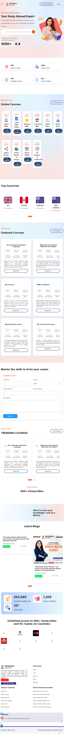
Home (34, 669)
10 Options (17, 131)
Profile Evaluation (46, 4)
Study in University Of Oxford (40, 691)
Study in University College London (41, 703)
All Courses (56, 102)
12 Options (27, 159)
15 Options (27, 130)
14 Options (48, 130)
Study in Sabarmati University (40, 697)
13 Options (38, 130)
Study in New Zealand (6, 700)
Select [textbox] (35, 383)
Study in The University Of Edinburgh (42, 707)
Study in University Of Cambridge (41, 694)
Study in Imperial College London (41, 700)
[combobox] (47, 383)
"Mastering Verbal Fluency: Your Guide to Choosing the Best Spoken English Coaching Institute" (48, 568)
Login (58, 4)
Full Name (6, 380)
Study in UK (4, 691)
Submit (10, 416)
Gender (35, 380)
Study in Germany (5, 707)
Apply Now (16, 271)
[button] (29, 216)
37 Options (7, 130)
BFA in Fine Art (9, 284)
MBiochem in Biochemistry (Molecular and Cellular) (48, 245)
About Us (35, 676)
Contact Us (35, 682)
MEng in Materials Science (13, 324)
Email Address (37, 389)
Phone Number (8, 389)
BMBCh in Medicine (43, 284)
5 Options (58, 130)
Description (6, 398)
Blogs (34, 679)
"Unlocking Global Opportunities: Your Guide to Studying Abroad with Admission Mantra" (16, 539)
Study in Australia (5, 697)
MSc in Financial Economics (46, 324)
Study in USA (4, 703)
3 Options (17, 164)
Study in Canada (5, 694)
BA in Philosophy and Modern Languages (16, 245)
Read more (7, 546)
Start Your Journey (9, 683)
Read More (5, 680)
